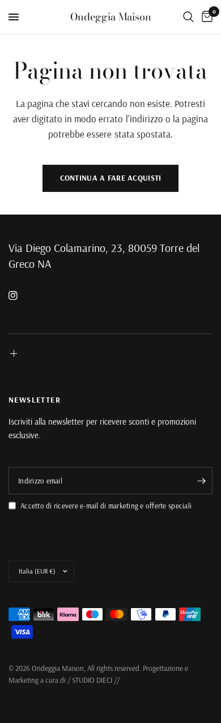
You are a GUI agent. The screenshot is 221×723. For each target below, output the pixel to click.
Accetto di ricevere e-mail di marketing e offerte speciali (106, 505)
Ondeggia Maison (110, 17)
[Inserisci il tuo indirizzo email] (201, 480)
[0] (205, 17)
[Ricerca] (188, 17)
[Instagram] (20, 295)
